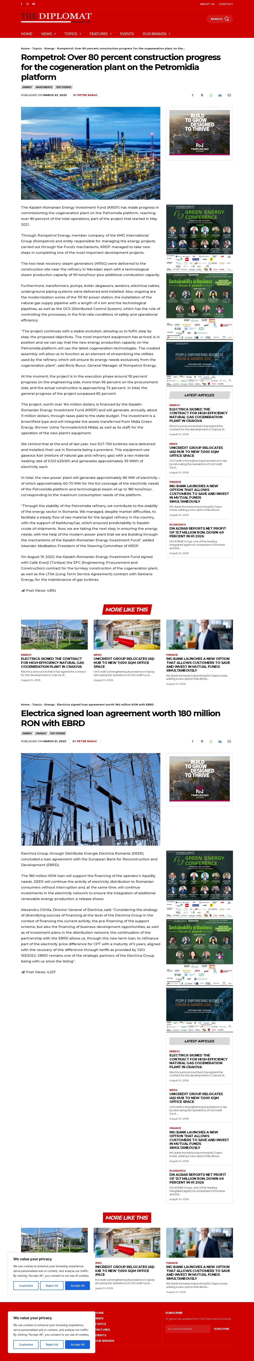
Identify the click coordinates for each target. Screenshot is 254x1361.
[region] (51, 1332)
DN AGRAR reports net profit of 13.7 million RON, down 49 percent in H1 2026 (197, 532)
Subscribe (221, 1328)
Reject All (52, 1344)
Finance (175, 482)
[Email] (229, 95)
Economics (177, 524)
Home (25, 48)
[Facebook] (21, 4)
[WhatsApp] (211, 95)
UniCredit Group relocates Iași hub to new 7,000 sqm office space (196, 451)
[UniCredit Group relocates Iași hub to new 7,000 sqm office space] (127, 635)
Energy (49, 48)
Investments (44, 87)
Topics (37, 48)
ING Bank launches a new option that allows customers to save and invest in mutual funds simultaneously (199, 493)
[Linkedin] (28, 4)
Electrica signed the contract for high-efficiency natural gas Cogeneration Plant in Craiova (198, 415)
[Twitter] (202, 95)
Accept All (77, 1344)
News (173, 444)
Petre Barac (87, 95)
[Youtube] (34, 4)
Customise (26, 1344)
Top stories (63, 87)
